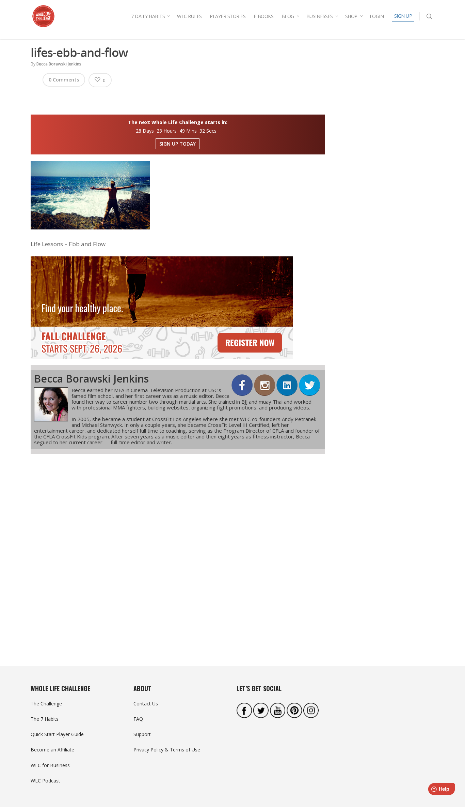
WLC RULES (189, 16)
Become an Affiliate (52, 749)
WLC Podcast (45, 780)
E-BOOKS (264, 16)
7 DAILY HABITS (148, 16)
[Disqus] (178, 547)
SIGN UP (403, 16)
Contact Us (145, 703)
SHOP (351, 16)
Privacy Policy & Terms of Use (166, 749)
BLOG (288, 16)
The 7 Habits (45, 719)
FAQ (138, 719)
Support (142, 734)
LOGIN (377, 16)
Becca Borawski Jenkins (58, 64)
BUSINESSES (319, 16)
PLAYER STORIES (227, 16)
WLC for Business (50, 765)
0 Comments (64, 79)
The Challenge (46, 703)
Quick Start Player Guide (57, 734)
